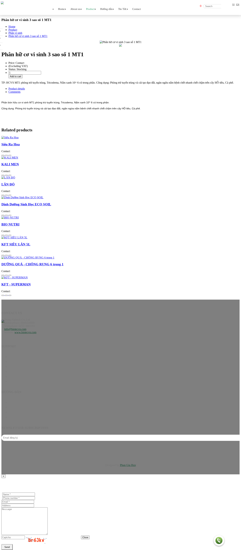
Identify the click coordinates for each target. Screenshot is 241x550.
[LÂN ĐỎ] (120, 177)
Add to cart (15, 76)
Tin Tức (12, 371)
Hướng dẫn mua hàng (20, 417)
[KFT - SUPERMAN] (120, 277)
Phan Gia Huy (128, 465)
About (12, 376)
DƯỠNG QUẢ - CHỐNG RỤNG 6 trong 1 (32, 264)
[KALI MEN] (120, 157)
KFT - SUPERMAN (16, 284)
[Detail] (6, 154)
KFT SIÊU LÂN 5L (15, 244)
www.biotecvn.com (25, 332)
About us (75, 9)
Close (85, 537)
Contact (136, 9)
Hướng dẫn (14, 366)
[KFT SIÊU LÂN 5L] (120, 237)
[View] (9, 154)
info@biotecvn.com (15, 329)
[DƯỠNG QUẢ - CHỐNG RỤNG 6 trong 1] (120, 257)
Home (61, 9)
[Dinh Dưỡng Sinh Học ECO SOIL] (120, 197)
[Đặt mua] (3, 154)
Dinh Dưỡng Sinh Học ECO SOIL (26, 204)
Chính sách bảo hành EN (22, 402)
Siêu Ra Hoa (10, 144)
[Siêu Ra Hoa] (120, 137)
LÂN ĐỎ (8, 184)
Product (12, 361)
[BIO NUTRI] (120, 217)
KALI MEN (10, 164)
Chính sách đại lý (18, 407)
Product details (16, 88)
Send (7, 547)
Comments (14, 91)
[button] (219, 540)
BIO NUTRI (10, 224)
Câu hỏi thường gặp (19, 412)
